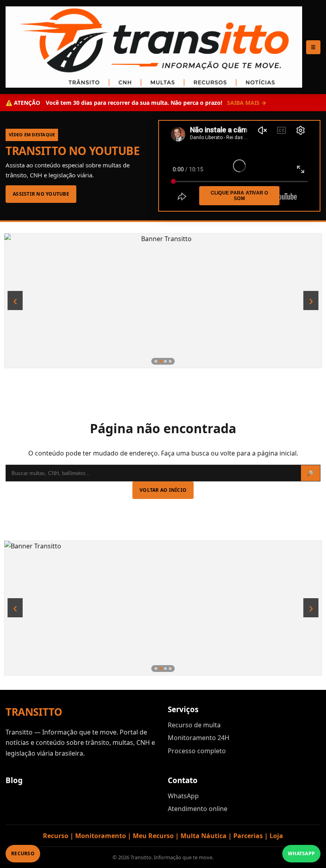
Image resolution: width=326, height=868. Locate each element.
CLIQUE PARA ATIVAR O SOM (239, 195)
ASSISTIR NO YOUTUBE (41, 193)
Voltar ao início (163, 490)
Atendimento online (197, 808)
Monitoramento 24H (198, 737)
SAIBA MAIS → (246, 102)
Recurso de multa (194, 725)
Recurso (23, 853)
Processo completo (197, 750)
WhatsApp (183, 795)
